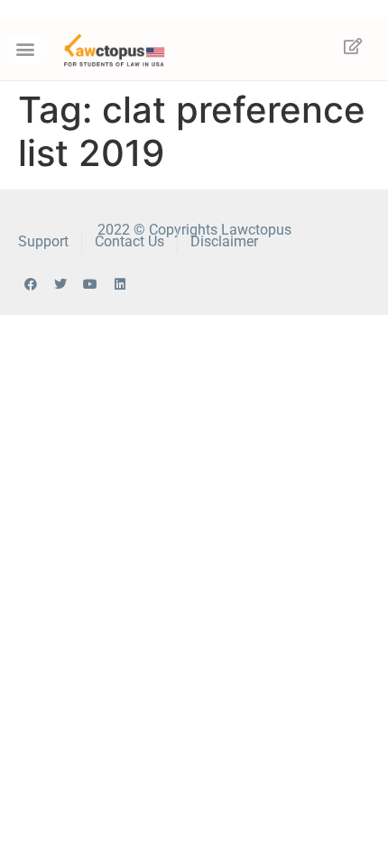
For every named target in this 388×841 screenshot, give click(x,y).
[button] (25, 49)
